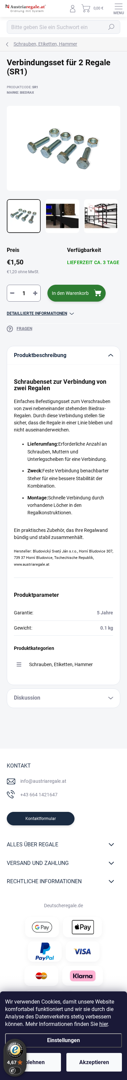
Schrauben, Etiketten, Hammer (61, 664)
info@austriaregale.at (43, 781)
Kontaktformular (40, 818)
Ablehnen (33, 1062)
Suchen (111, 27)
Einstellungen (63, 1040)
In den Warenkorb (70, 293)
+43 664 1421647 (39, 794)
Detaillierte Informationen (37, 313)
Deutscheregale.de (63, 905)
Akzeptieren (94, 1062)
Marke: (20, 92)
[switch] (15, 1070)
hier (103, 1024)
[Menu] (118, 8)
